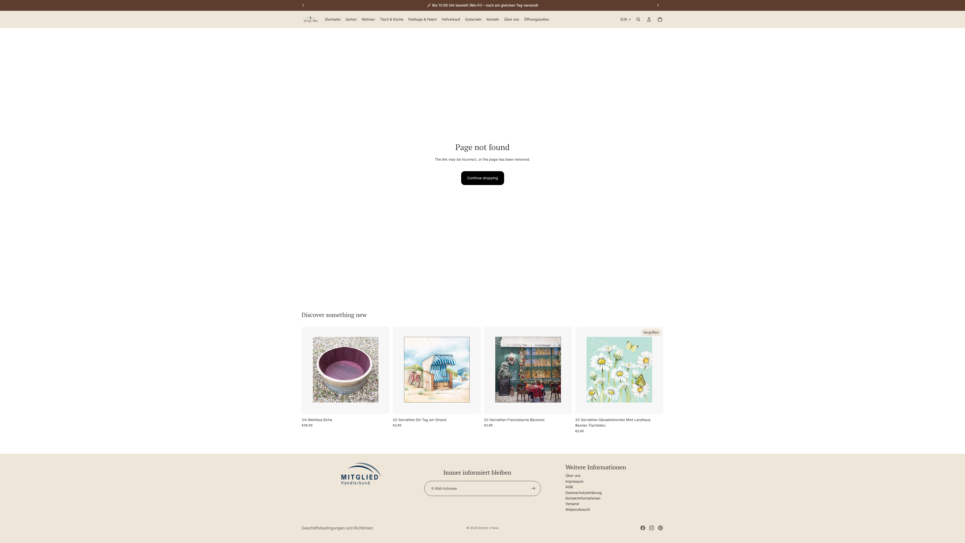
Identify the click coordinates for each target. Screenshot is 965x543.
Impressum (574, 481)
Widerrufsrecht (577, 509)
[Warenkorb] (659, 19)
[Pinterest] (660, 528)
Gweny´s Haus (488, 528)
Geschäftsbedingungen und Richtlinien (337, 527)
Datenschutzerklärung (583, 492)
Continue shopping (482, 178)
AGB (569, 487)
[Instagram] (652, 528)
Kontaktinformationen (582, 498)
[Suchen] (638, 19)
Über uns (572, 475)
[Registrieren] (533, 488)
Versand (572, 504)
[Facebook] (643, 528)
